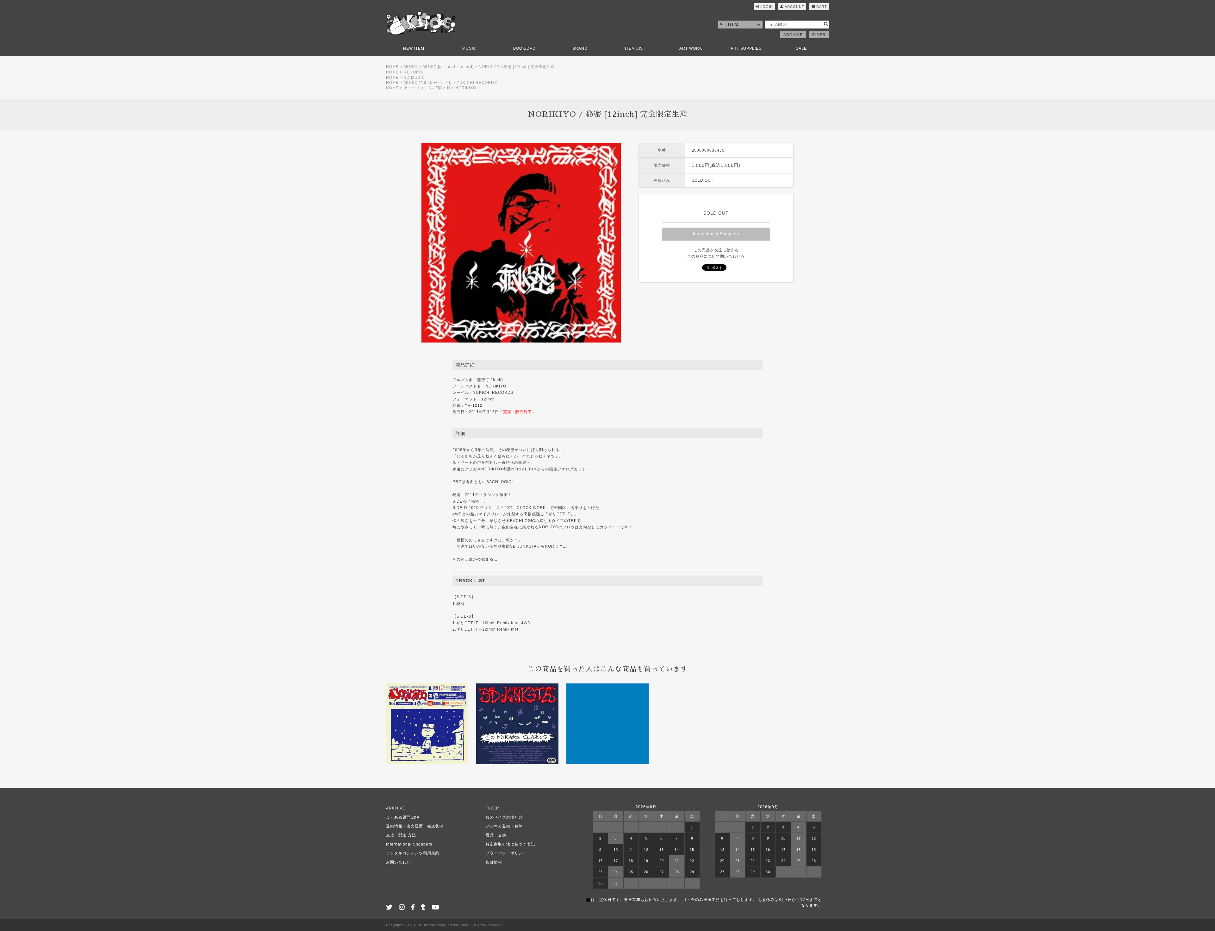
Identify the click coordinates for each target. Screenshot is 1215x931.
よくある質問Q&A (403, 817)
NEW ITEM (413, 48)
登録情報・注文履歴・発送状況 (415, 826)
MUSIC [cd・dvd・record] (448, 67)
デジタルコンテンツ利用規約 (412, 853)
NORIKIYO (465, 88)
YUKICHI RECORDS (477, 82)
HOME (392, 67)
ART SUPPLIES (746, 48)
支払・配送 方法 (401, 835)
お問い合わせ (398, 862)
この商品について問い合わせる (716, 256)
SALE (801, 48)
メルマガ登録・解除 (504, 826)
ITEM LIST (635, 48)
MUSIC (469, 48)
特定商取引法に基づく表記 (510, 844)
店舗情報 (494, 862)
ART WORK (690, 48)
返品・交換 (496, 835)
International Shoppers (716, 234)
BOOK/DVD (524, 48)
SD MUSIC (414, 77)
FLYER (819, 35)
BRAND (580, 48)
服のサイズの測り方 (504, 817)
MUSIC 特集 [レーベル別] (428, 82)
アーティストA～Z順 (423, 88)
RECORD (413, 72)
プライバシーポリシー (506, 853)
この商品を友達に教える (716, 250)
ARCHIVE (793, 35)
